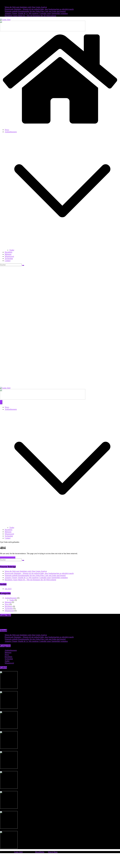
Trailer (11, 250)
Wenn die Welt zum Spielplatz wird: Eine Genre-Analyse (26, 7)
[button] (62, 248)
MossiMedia (39, 852)
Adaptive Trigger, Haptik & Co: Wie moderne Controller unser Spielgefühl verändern (36, 13)
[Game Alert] (60, 126)
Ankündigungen (11, 132)
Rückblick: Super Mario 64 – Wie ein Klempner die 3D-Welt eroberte (30, 16)
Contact (7, 261)
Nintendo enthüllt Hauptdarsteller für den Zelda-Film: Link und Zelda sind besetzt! (35, 11)
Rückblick (8, 252)
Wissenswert (9, 256)
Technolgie (9, 258)
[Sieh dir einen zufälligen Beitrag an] (60, 386)
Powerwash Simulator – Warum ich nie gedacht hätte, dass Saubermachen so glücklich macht (39, 9)
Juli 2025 (8, 589)
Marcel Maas (53, 852)
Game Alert (18, 852)
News (7, 130)
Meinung (8, 254)
